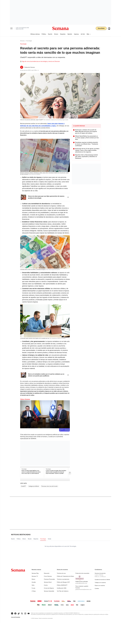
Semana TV (35, 576)
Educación (46, 573)
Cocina (46, 585)
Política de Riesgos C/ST (63, 582)
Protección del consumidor (82, 573)
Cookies (97, 588)
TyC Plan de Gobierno (62, 591)
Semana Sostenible (49, 591)
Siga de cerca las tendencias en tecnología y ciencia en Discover (41, 61)
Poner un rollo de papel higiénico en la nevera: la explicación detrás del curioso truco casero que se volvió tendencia (31, 472)
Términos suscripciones (63, 579)
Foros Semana (48, 576)
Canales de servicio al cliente (102, 579)
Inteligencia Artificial (34, 486)
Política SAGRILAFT (62, 585)
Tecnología (29, 40)
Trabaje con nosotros (100, 582)
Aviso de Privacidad (17, 617)
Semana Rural (47, 582)
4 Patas (34, 591)
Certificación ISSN (61, 588)
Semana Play (35, 573)
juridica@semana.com (81, 583)
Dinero (33, 579)
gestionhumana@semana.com (83, 589)
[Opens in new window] (15, 613)
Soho (33, 585)
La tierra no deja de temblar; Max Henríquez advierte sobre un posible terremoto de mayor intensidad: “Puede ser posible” (56, 472)
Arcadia (34, 582)
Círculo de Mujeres (49, 588)
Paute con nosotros (100, 585)
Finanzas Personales (49, 579)
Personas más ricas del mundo (49, 486)
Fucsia (33, 588)
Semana (22, 40)
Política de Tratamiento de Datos (65, 576)
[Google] (12, 613)
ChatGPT (23, 486)
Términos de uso (61, 573)
